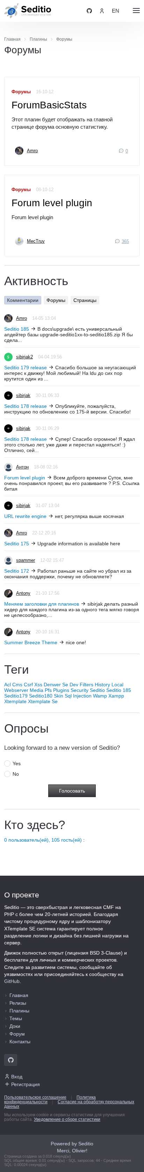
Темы (15, 1018)
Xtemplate (15, 701)
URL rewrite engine (25, 516)
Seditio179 (16, 696)
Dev (74, 684)
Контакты (19, 1041)
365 (125, 241)
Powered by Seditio (72, 1143)
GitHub (12, 981)
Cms (17, 684)
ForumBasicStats (49, 105)
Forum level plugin (52, 202)
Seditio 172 (16, 571)
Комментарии (22, 300)
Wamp (100, 696)
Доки (14, 1026)
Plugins (61, 690)
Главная (18, 995)
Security (79, 690)
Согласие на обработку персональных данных (69, 1104)
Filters (86, 684)
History (102, 684)
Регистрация (25, 1084)
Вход (16, 1076)
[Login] (102, 11)
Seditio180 (40, 696)
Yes (17, 763)
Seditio (97, 690)
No (16, 774)
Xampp (116, 696)
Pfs (48, 690)
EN (115, 11)
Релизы (17, 1003)
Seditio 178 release (25, 406)
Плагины (19, 1010)
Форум (17, 1034)
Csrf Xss (33, 684)
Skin (58, 696)
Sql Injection (78, 696)
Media (36, 690)
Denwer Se (56, 684)
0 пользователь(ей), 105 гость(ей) (43, 840)
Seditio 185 (16, 329)
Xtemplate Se (43, 701)
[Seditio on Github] (89, 11)
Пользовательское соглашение (35, 1097)
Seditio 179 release (25, 367)
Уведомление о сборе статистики (67, 1119)
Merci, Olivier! (72, 1150)
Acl (7, 684)
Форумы (21, 91)
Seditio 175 (16, 543)
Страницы (84, 300)
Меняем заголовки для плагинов (41, 604)
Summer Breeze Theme (30, 642)
